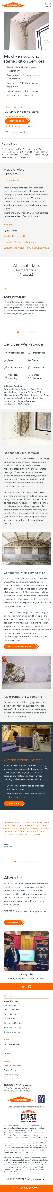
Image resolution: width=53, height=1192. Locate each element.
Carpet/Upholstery (21, 395)
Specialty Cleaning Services (20, 242)
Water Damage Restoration (20, 236)
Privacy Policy (10, 1070)
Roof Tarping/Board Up (23, 401)
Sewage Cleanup (12, 389)
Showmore (8, 225)
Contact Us (9, 1053)
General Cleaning (12, 1032)
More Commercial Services (20, 646)
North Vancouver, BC (11, 149)
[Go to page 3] (23, 332)
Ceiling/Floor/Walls (39, 395)
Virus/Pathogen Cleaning (15, 392)
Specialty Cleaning (12, 1027)
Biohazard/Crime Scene (32, 389)
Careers (7, 1049)
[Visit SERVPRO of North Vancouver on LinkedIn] (23, 986)
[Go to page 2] (20, 332)
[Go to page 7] (35, 332)
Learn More (13, 803)
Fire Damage (10, 1005)
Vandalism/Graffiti (12, 404)
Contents (25, 404)
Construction (10, 1018)
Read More (13, 922)
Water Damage (11, 1001)
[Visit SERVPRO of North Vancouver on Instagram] (30, 987)
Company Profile (11, 1044)
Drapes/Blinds (32, 398)
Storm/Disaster (11, 1014)
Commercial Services (13, 1023)
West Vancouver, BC (32, 149)
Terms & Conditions (12, 1066)
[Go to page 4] (26, 332)
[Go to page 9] (37, 861)
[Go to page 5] (29, 332)
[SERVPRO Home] (13, 4)
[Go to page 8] (35, 861)
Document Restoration (14, 398)
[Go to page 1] (18, 332)
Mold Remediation (12, 1010)
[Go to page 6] (32, 332)
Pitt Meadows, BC (42, 155)
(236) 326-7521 (16, 121)
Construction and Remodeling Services (26, 247)
